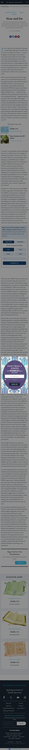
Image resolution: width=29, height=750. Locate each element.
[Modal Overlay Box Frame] (14, 375)
